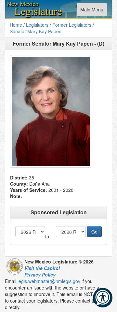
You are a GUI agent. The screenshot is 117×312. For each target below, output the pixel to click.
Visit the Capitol (42, 268)
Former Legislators (71, 24)
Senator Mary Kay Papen (35, 31)
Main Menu (91, 11)
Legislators (37, 24)
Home (16, 24)
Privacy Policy (40, 274)
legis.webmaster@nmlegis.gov (49, 281)
